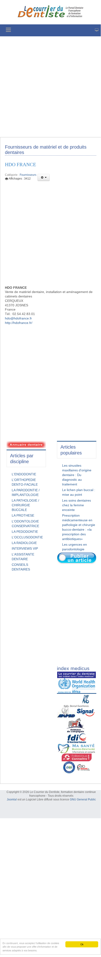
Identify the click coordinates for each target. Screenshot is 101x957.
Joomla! (12, 799)
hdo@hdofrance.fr (18, 318)
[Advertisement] (50, 86)
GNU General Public (83, 799)
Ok (81, 944)
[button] (43, 177)
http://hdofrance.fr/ (18, 323)
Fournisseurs (28, 174)
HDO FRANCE (20, 164)
